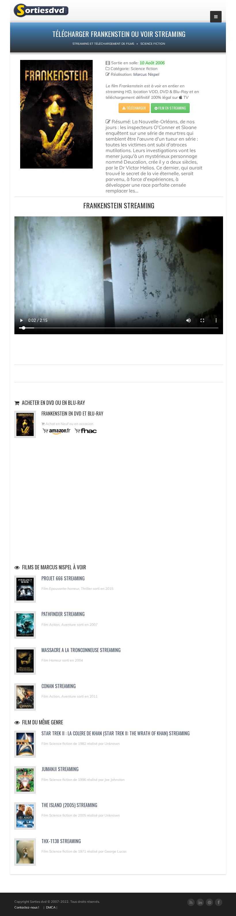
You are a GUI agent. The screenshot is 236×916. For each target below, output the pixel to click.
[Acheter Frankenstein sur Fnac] (85, 430)
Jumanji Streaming (60, 769)
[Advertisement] (119, 348)
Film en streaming (171, 107)
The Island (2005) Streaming (69, 805)
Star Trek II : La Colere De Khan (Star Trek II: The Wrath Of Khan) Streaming (115, 733)
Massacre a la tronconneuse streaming (81, 650)
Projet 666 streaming (63, 578)
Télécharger (135, 107)
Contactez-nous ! (26, 907)
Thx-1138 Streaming (61, 841)
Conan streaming (58, 686)
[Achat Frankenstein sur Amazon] (56, 430)
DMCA (51, 907)
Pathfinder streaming (63, 614)
